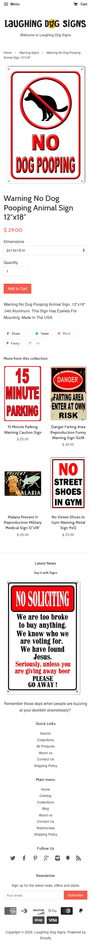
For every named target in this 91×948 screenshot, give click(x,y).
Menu (14, 3)
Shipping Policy (45, 765)
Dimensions (14, 241)
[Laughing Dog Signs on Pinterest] (35, 858)
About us (45, 752)
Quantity (11, 262)
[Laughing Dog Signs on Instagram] (57, 858)
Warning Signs (29, 52)
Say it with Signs (45, 573)
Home (8, 52)
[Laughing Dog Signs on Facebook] (24, 858)
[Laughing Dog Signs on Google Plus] (46, 858)
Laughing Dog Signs (50, 932)
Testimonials (45, 827)
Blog (45, 808)
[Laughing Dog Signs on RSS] (78, 858)
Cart (83, 3)
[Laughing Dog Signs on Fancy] (68, 858)
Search (45, 733)
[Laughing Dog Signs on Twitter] (13, 858)
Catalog (45, 795)
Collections (45, 739)
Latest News (45, 563)
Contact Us (45, 759)
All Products (45, 746)
